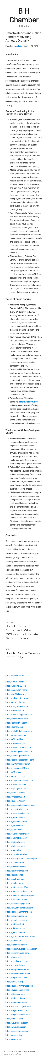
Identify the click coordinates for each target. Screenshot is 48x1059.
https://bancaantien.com (16, 723)
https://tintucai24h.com (16, 998)
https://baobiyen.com (15, 879)
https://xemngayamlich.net (17, 1031)
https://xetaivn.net (14, 1039)
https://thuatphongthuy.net (17, 990)
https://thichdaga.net (15, 710)
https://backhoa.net (14, 875)
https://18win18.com (15, 682)
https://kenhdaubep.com (16, 945)
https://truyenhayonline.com (18, 1014)
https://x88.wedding (14, 739)
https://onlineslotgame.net (17, 698)
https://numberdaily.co (15, 965)
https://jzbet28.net (14, 829)
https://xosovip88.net (15, 702)
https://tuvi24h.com (14, 1019)
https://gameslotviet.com (17, 821)
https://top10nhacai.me (16, 694)
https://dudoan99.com (15, 801)
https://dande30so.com (16, 784)
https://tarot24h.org (14, 982)
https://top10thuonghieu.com (18, 1006)
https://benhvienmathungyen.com (20, 895)
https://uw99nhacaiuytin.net (18, 764)
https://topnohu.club (14, 727)
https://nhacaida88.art (15, 797)
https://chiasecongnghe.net (18, 903)
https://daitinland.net (15, 924)
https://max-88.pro (14, 850)
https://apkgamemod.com (17, 871)
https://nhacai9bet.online (17, 854)
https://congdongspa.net (16, 916)
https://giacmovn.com (15, 928)
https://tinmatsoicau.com (17, 719)
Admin (19, 46)
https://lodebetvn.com (15, 842)
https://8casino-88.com (16, 686)
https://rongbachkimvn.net (17, 706)
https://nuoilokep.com (15, 862)
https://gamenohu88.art (16, 817)
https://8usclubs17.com (16, 690)
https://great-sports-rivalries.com (20, 936)
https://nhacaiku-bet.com (17, 809)
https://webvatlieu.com (16, 1027)
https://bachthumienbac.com (18, 747)
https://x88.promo (14, 772)
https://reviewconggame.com (19, 714)
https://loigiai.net (13, 957)
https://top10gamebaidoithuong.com (22, 858)
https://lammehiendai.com (17, 953)
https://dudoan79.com (15, 792)
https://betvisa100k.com (16, 899)
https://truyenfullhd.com (16, 1010)
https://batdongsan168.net (17, 887)
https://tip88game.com (16, 788)
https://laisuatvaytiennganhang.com (21, 949)
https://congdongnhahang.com (19, 912)
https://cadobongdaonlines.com (20, 760)
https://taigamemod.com (16, 977)
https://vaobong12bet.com (17, 756)
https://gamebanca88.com (17, 813)
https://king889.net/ (29, 402)
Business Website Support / (26, 1051)
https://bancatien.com (15, 743)
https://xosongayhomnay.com (19, 751)
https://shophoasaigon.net (17, 969)
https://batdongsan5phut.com (19, 891)
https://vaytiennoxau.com (17, 1023)
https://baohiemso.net (15, 883)
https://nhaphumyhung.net (17, 961)
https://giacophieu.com (16, 932)
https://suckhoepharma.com (18, 973)
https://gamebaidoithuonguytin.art (20, 805)
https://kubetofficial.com (16, 838)
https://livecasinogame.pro (17, 834)
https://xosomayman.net (16, 735)
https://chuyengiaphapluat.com (19, 908)
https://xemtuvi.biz (14, 1035)
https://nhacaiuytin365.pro (17, 768)
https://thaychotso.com (16, 866)
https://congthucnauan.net (17, 920)
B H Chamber (8, 1051)
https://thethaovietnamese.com (19, 986)
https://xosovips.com (15, 776)
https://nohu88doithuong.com (19, 731)
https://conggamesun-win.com (19, 780)
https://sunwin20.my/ (15, 675)
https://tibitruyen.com (15, 994)
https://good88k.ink (14, 825)
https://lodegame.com (15, 846)
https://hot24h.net (13, 940)
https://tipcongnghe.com (16, 1002)
